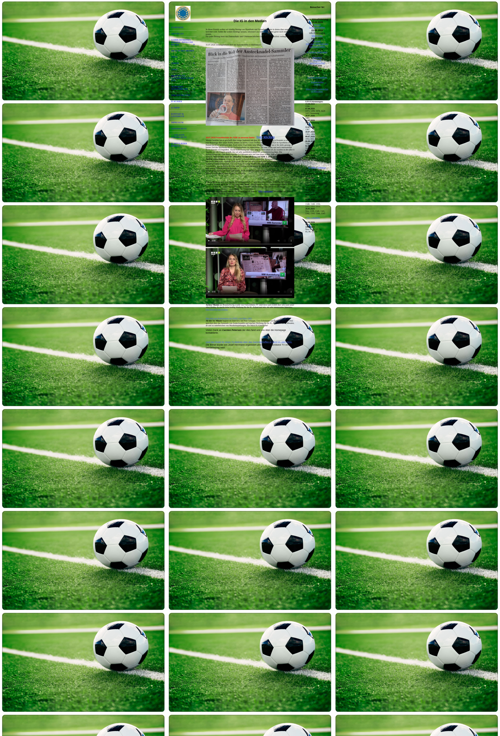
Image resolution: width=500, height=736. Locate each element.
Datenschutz (179, 129)
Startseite (177, 27)
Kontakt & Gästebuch (177, 115)
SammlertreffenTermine (317, 83)
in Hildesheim (317, 91)
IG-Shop (175, 108)
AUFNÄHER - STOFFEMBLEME (179, 87)
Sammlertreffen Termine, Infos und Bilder (182, 42)
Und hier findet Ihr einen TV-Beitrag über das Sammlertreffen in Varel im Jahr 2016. (249, 342)
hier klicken (266, 137)
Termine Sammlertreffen (317, 62)
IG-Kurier (176, 101)
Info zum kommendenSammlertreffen (317, 45)
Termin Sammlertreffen (317, 26)
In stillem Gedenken (317, 52)
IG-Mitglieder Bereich (179, 144)
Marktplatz (317, 36)
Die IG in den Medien (182, 51)
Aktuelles (177, 34)
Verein (175, 63)
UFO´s (174, 57)
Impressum (177, 122)
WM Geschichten (180, 95)
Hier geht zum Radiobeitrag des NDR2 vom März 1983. (229, 318)
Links (174, 69)
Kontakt (317, 41)
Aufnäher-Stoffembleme (317, 77)
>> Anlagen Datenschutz (179, 136)
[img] (183, 13)
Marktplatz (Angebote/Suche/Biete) (182, 78)
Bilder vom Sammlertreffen (317, 89)
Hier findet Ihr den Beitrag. (217, 309)
